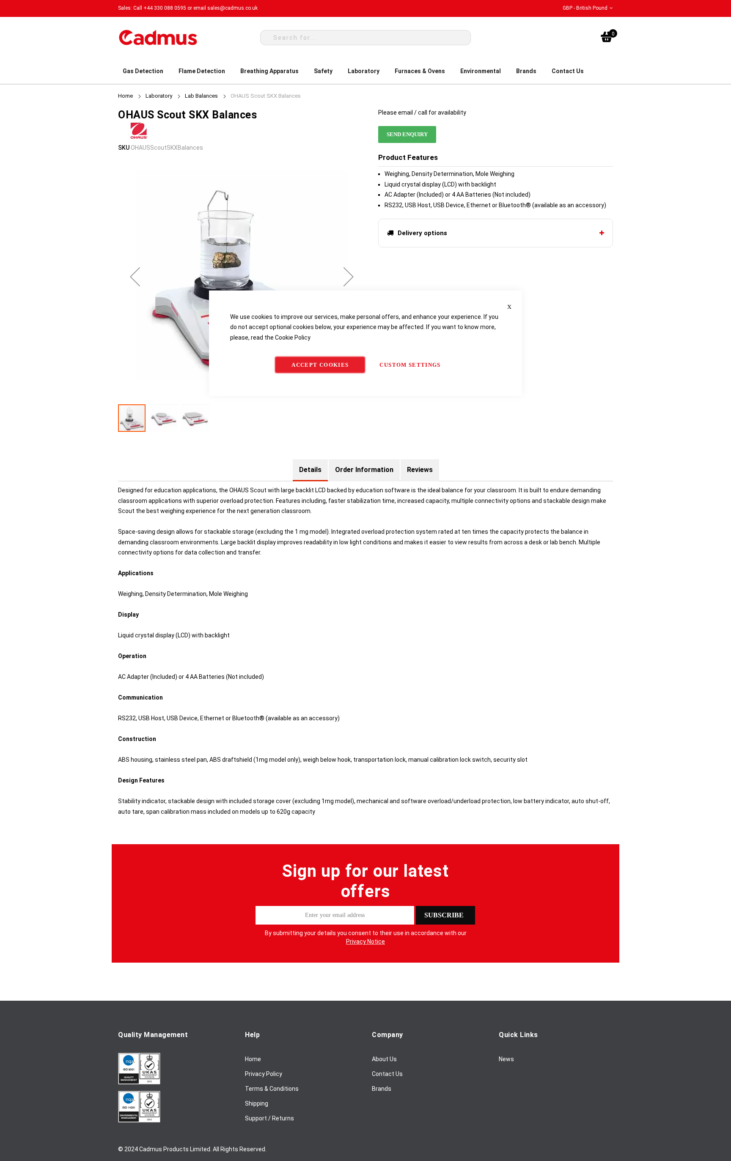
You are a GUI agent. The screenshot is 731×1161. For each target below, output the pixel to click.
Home (125, 96)
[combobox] (365, 37)
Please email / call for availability (422, 112)
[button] (588, 8)
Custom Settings (409, 365)
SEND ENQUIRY (407, 134)
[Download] (139, 1082)
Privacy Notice (365, 941)
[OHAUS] (139, 137)
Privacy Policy (263, 1073)
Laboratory (159, 96)
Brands (381, 1088)
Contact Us (387, 1073)
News (506, 1059)
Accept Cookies (320, 365)
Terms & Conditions (272, 1088)
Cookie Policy (293, 337)
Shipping (256, 1103)
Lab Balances (201, 96)
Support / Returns (269, 1118)
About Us (384, 1059)
